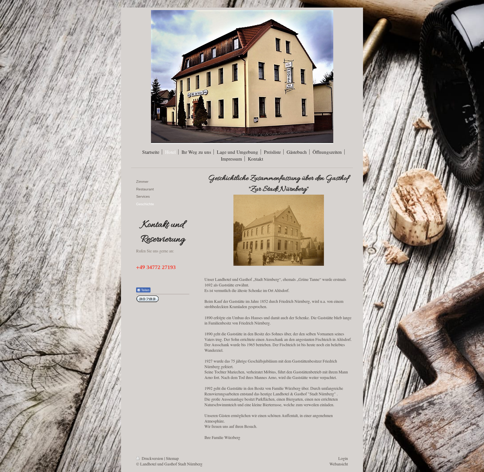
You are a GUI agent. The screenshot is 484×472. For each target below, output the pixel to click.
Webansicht (338, 463)
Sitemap (172, 458)
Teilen (144, 290)
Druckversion (152, 458)
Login (343, 458)
